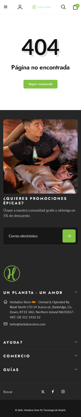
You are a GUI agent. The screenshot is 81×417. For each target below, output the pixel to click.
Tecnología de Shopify (55, 410)
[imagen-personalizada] (12, 281)
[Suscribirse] (69, 235)
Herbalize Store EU (33, 410)
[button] (6, 7)
